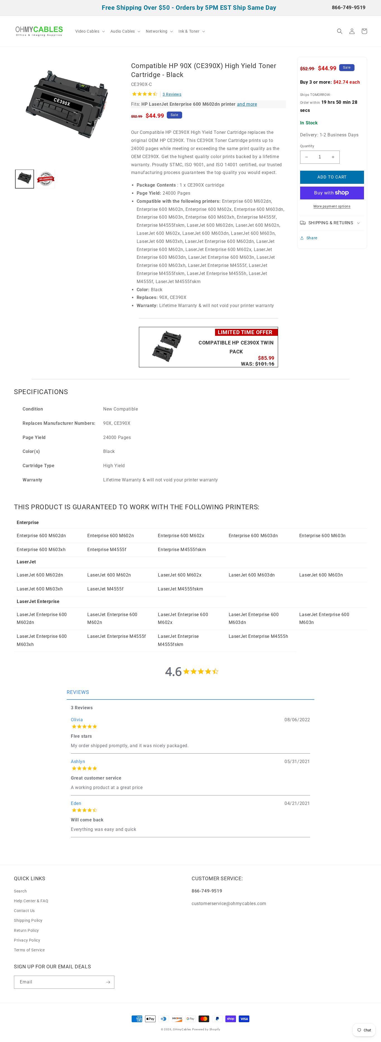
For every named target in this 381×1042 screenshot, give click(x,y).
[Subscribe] (108, 982)
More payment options (332, 206)
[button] (89, 31)
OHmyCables (182, 1029)
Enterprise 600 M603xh (41, 549)
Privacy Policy (27, 940)
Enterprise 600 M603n (322, 535)
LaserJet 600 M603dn (252, 575)
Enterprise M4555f (106, 549)
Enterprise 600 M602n (110, 535)
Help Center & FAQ (31, 901)
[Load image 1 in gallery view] (24, 179)
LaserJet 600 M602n (109, 575)
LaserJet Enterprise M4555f (116, 636)
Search (20, 891)
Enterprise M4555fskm (182, 549)
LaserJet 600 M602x (179, 575)
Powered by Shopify (206, 1029)
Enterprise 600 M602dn (41, 535)
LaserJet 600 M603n (321, 575)
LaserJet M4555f (105, 589)
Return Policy (26, 930)
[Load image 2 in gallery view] (46, 179)
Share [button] (312, 237)
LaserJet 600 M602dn (40, 575)
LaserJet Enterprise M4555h (258, 636)
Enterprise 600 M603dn (253, 535)
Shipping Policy (28, 920)
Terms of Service (29, 950)
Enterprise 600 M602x (181, 535)
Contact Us (24, 910)
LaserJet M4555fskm (180, 589)
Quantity (307, 146)
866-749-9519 (349, 7)
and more (247, 104)
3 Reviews (172, 94)
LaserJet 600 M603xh (40, 589)
